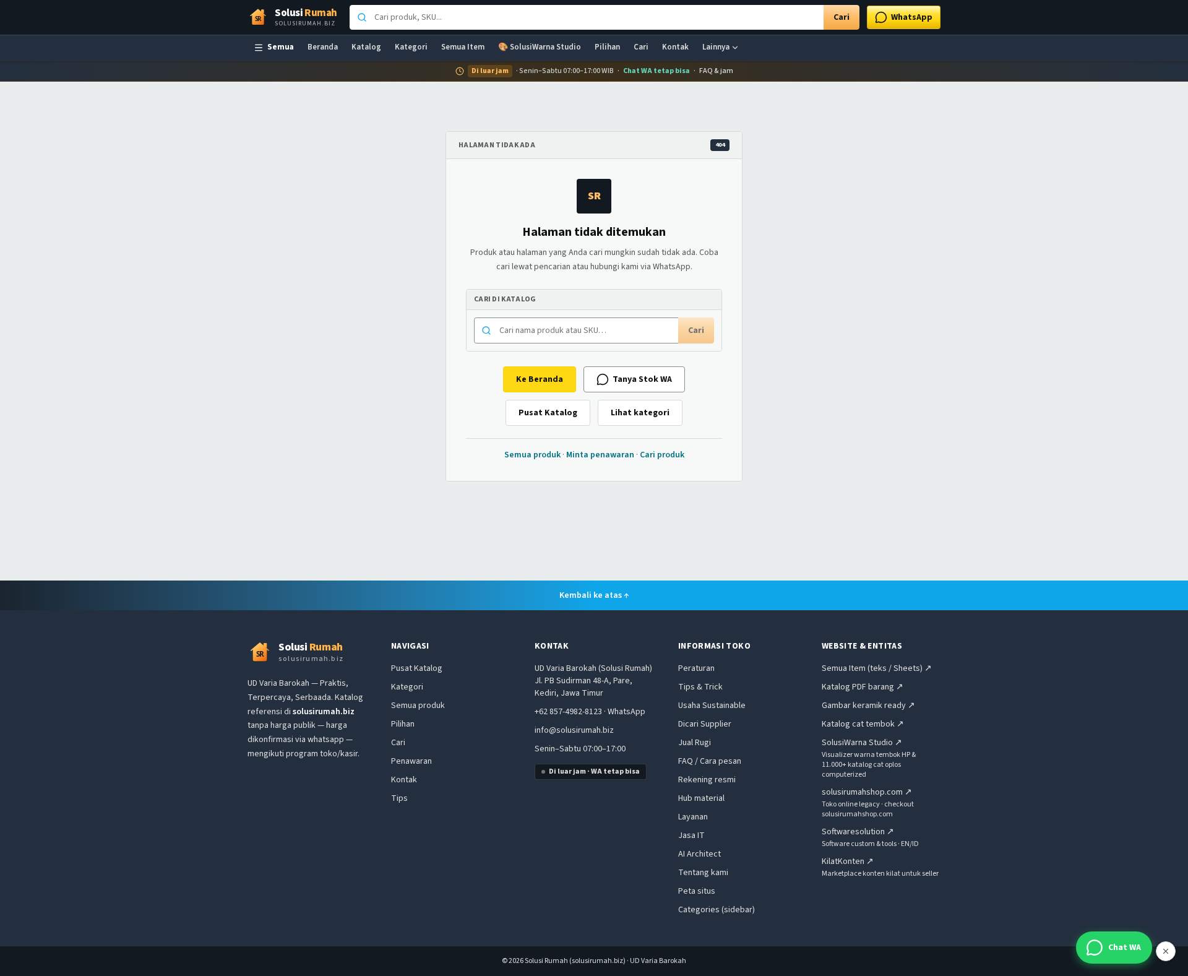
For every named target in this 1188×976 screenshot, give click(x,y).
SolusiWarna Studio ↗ (862, 742)
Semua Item (462, 47)
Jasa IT (691, 835)
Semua (280, 47)
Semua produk (532, 455)
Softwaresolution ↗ (858, 832)
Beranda (323, 47)
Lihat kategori (640, 413)
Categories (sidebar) (716, 910)
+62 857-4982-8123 (568, 712)
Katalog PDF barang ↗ (862, 687)
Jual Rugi (694, 742)
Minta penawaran (600, 455)
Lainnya (716, 47)
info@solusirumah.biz (574, 730)
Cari (841, 17)
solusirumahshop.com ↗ (867, 792)
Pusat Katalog (548, 413)
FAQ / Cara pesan (709, 761)
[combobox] (587, 17)
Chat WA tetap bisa (656, 71)
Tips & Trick (700, 687)
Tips (399, 798)
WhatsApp (626, 712)
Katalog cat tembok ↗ (863, 724)
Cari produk (662, 455)
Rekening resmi (707, 780)
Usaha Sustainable (712, 705)
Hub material (701, 798)
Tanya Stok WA (642, 379)
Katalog (366, 47)
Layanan (693, 817)
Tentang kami (703, 872)
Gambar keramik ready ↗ (868, 705)
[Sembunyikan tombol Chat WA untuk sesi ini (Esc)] (1166, 951)
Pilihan (607, 47)
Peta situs (696, 891)
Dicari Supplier (704, 724)
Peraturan (696, 668)
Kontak (675, 47)
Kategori (411, 47)
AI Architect (699, 854)
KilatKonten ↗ (848, 861)
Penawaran (411, 761)
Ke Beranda (539, 379)
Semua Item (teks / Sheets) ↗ (877, 668)
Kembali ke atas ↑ (594, 595)
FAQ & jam (716, 71)
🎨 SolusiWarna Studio (539, 47)
